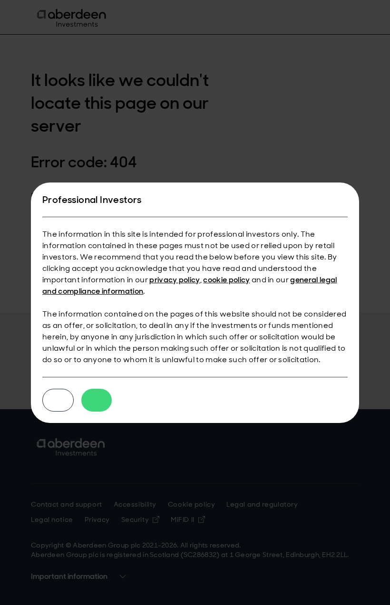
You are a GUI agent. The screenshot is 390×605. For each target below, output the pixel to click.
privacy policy (174, 280)
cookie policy (226, 280)
